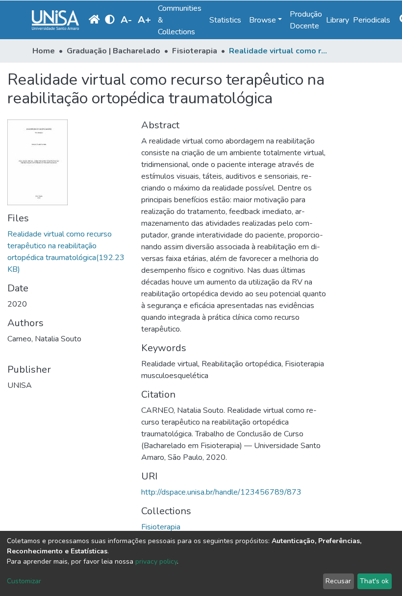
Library (337, 20)
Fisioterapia (194, 51)
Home (43, 51)
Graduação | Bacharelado (113, 51)
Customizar (24, 581)
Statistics (225, 20)
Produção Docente (306, 20)
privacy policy (156, 561)
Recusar (338, 581)
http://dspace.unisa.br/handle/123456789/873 (221, 492)
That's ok (374, 581)
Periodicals (371, 20)
